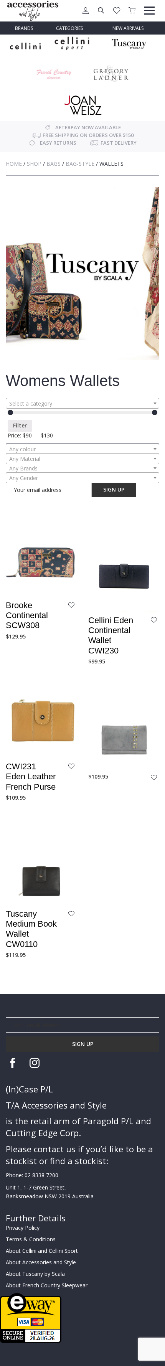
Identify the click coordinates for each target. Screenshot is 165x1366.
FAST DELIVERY (119, 142)
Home (14, 163)
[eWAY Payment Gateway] (30, 1317)
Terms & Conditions (31, 1239)
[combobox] (82, 403)
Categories (69, 28)
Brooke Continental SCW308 (27, 615)
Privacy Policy (23, 1227)
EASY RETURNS (58, 142)
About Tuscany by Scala (35, 1273)
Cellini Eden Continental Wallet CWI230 (110, 635)
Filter (20, 425)
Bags (53, 163)
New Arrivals (128, 28)
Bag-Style (80, 163)
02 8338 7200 (41, 1175)
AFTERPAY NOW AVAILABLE (88, 127)
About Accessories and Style (41, 1262)
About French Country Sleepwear (46, 1285)
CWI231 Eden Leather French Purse (31, 777)
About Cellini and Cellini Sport (42, 1250)
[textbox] (82, 403)
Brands (24, 28)
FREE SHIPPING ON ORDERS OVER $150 (88, 135)
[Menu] (149, 11)
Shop (34, 163)
